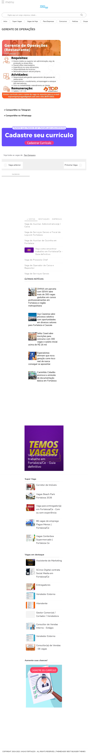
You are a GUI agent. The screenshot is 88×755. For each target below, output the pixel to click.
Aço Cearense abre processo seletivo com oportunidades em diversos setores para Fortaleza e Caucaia (42, 320)
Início (5, 21)
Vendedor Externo (45, 594)
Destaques (44, 219)
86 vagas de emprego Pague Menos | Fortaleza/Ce (47, 524)
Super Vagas (17, 21)
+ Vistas (31, 219)
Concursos (63, 21)
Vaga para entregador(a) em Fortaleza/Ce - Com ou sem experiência (48, 509)
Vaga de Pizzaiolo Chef (36, 260)
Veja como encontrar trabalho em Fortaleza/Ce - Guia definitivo (49, 251)
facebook (15, 174)
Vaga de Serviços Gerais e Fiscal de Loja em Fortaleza (43, 233)
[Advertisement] (44, 198)
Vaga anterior (14, 165)
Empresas (57, 219)
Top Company (30, 155)
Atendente (41, 603)
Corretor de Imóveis (46, 485)
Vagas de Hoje (32, 21)
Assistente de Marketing (49, 560)
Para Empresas (48, 21)
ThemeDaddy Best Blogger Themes (70, 751)
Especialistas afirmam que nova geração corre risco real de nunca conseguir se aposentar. (41, 358)
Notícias (75, 21)
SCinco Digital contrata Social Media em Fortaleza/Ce (48, 573)
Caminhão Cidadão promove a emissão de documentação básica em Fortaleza (46, 376)
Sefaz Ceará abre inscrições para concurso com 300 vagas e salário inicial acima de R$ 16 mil (43, 339)
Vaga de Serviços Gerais (37, 273)
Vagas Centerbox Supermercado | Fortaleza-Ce (45, 540)
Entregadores (43, 584)
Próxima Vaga (71, 165)
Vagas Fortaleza (28, 751)
